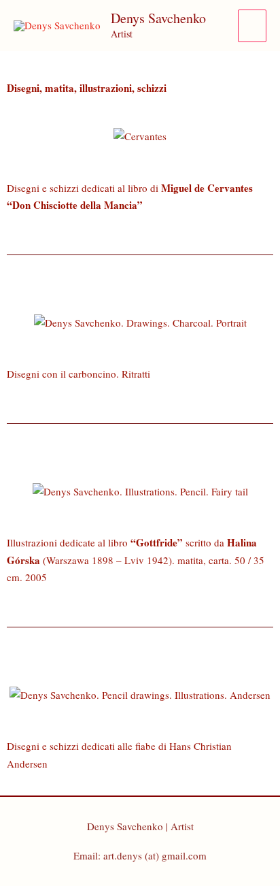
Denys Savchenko (158, 18)
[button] (20, 136)
